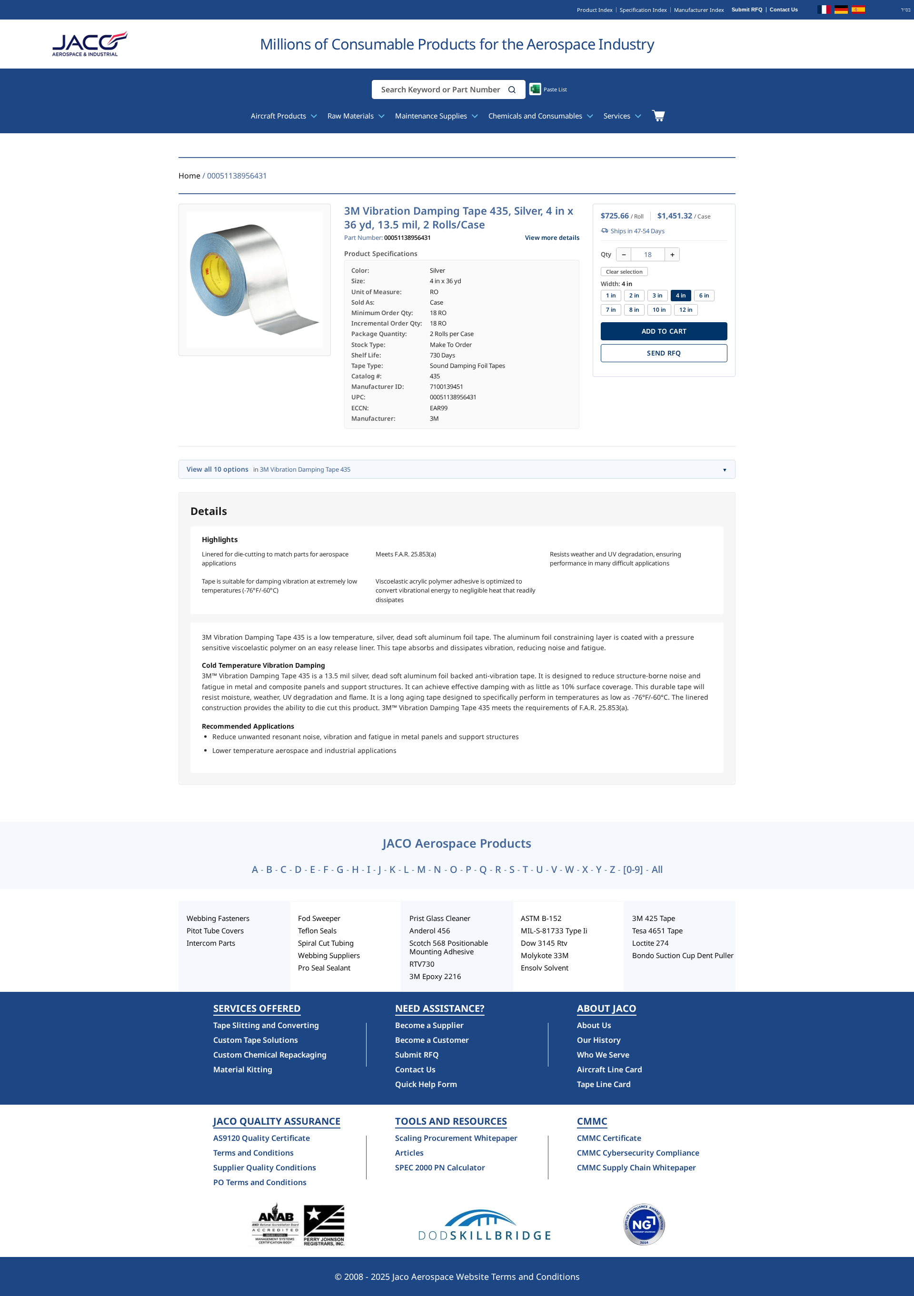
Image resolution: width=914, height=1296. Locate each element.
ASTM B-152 (541, 918)
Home (189, 175)
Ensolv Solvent (544, 967)
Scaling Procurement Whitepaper (456, 1138)
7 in (611, 310)
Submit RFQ (747, 9)
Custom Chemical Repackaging (270, 1054)
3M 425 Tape (653, 918)
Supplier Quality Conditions (264, 1167)
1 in (611, 295)
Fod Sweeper (319, 918)
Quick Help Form (426, 1084)
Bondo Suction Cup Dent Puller (683, 955)
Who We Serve (603, 1054)
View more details (552, 238)
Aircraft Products (279, 115)
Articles (409, 1153)
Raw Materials (352, 115)
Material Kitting (242, 1069)
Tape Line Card (604, 1084)
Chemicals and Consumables (536, 115)
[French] (824, 11)
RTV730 (422, 964)
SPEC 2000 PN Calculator (440, 1167)
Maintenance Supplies (432, 115)
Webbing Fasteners (218, 918)
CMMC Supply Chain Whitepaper (636, 1167)
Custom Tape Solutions (255, 1040)
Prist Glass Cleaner (439, 918)
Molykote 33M (545, 955)
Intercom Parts (211, 943)
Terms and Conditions (253, 1153)
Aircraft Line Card (609, 1069)
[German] (841, 11)
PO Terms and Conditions (260, 1182)
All (657, 869)
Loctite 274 (650, 943)
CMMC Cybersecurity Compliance (638, 1153)
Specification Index (643, 9)
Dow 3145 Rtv (544, 943)
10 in (659, 310)
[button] (512, 89)
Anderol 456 (429, 930)
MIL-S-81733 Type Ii (554, 930)
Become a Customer (432, 1040)
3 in (658, 295)
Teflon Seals (317, 930)
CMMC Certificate (609, 1138)
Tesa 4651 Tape (657, 930)
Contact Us (784, 9)
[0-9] (633, 869)
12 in (686, 310)
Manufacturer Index (699, 9)
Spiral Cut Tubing (326, 943)
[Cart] (658, 115)
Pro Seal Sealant (324, 967)
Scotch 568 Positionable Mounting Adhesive (448, 947)
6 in (704, 295)
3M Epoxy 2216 (435, 976)
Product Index (595, 9)
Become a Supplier (429, 1025)
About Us (594, 1025)
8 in (634, 310)
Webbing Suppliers (329, 955)
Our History (599, 1040)
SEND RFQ (664, 352)
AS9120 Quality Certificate (261, 1138)
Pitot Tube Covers (215, 930)
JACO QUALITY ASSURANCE (276, 1121)
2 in (634, 295)
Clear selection (624, 271)
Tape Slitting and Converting (266, 1025)
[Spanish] (858, 11)
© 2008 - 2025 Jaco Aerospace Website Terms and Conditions (457, 1276)
